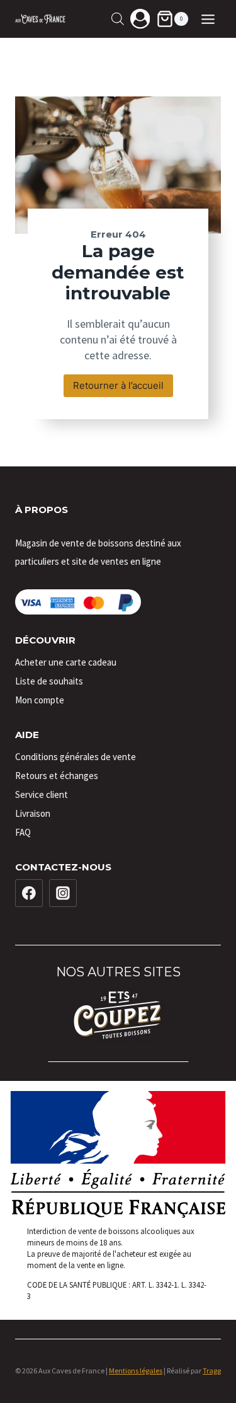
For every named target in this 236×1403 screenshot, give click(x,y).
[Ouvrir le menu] (207, 19)
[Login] (140, 18)
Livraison (32, 813)
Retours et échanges (56, 776)
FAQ (23, 832)
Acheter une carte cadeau (65, 662)
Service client (41, 794)
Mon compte (39, 700)
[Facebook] (29, 893)
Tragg (212, 1370)
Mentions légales (135, 1370)
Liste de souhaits (49, 681)
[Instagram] (63, 893)
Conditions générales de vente (75, 757)
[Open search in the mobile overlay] (117, 19)
